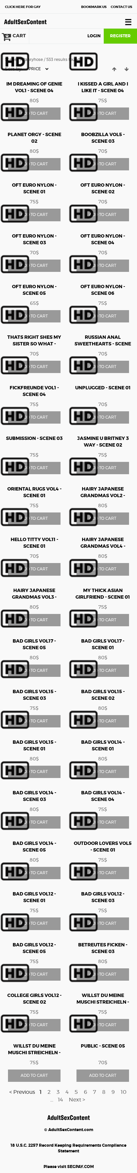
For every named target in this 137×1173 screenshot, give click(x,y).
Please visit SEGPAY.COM (69, 1167)
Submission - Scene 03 (34, 438)
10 (123, 1092)
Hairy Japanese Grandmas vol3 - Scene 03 (34, 597)
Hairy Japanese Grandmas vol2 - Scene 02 (102, 496)
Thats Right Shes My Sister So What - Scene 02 (34, 344)
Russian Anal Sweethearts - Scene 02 (102, 344)
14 (60, 1099)
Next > (77, 1099)
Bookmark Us (93, 7)
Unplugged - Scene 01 (103, 388)
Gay (23, 7)
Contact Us (121, 7)
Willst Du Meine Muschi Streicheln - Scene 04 (34, 1053)
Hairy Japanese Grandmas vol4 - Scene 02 (102, 546)
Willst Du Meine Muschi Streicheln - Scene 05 (102, 1002)
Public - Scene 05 (103, 1046)
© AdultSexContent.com (68, 1130)
